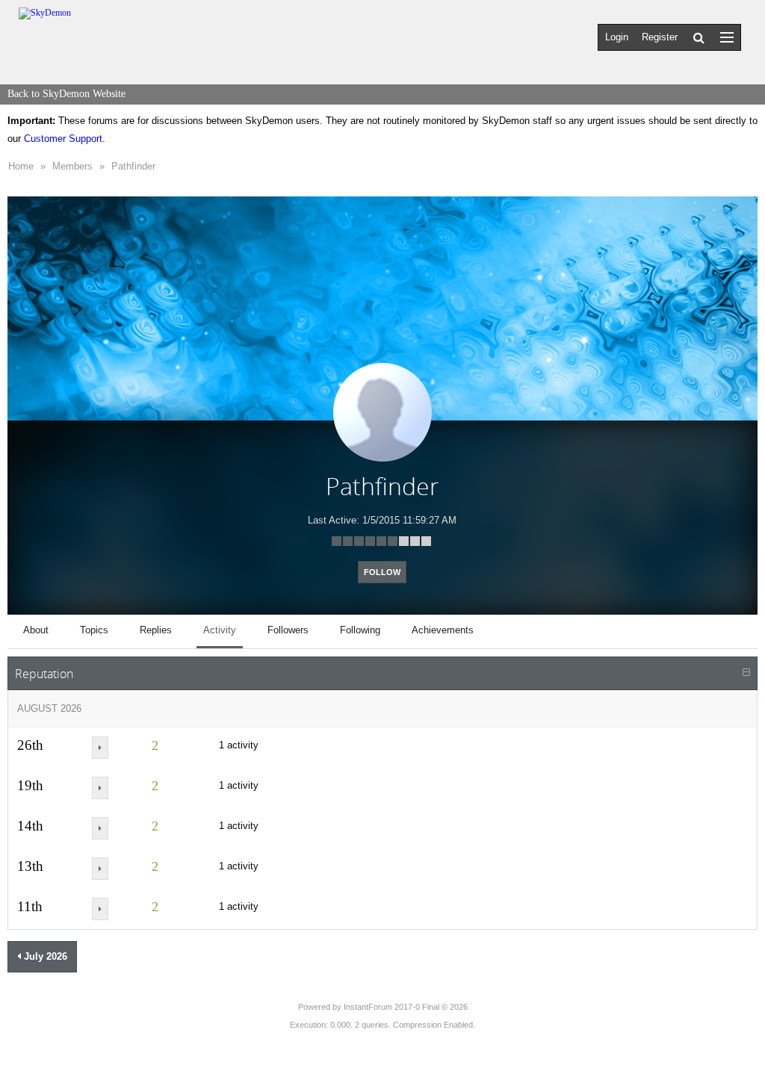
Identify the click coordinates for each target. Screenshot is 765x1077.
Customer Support (63, 138)
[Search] (698, 37)
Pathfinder (133, 166)
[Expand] (100, 747)
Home (21, 166)
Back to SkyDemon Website (66, 93)
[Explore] (726, 37)
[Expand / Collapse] (746, 673)
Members (72, 166)
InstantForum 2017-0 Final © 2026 (406, 1006)
